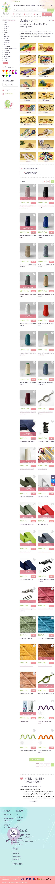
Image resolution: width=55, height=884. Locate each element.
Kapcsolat (42, 5)
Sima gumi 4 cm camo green (27, 496)
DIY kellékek (7, 56)
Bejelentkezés (29, 14)
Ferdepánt (6, 26)
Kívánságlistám (18, 14)
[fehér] (3, 73)
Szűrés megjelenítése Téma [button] (29, 168)
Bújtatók (6, 38)
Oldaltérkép (5, 879)
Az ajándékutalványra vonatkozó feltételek (18, 863)
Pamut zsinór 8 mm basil (26, 638)
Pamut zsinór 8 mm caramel (45, 666)
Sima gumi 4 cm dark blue (26, 579)
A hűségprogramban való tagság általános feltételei (21, 817)
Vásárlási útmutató (17, 838)
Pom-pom (6, 50)
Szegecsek (7, 42)
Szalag (5, 22)
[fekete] (3, 76)
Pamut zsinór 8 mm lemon (26, 666)
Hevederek (7, 36)
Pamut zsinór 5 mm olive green (46, 693)
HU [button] (51, 5)
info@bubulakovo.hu (48, 2)
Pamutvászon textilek (7, 815)
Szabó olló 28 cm (24, 721)
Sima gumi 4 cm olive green (27, 524)
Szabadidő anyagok (9, 818)
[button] (10, 84)
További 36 (5, 62)
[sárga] (7, 73)
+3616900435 (16, 2)
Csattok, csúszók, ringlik (10, 48)
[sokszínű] (10, 71)
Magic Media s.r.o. (11, 882)
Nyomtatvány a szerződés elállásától (16, 848)
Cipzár (5, 60)
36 (48, 765)
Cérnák (5, 28)
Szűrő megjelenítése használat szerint (31, 173)
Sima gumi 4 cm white (43, 496)
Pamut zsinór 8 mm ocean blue (46, 638)
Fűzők (5, 24)
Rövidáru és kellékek (7, 824)
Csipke (5, 58)
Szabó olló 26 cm (42, 469)
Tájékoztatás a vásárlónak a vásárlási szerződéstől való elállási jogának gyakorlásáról (17, 855)
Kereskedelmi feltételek (16, 835)
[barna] (13, 73)
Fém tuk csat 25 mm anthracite (46, 441)
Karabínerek (7, 46)
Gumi (5, 34)
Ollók (5, 30)
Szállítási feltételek (30, 5)
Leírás (33, 203)
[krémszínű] (10, 73)
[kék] (10, 76)
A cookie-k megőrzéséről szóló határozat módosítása (29, 837)
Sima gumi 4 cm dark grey (44, 552)
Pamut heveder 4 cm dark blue (27, 441)
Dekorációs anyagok (6, 821)
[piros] (7, 71)
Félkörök (6, 44)
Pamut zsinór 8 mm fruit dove (45, 609)
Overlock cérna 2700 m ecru (27, 469)
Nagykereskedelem (17, 844)
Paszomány (7, 52)
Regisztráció (39, 14)
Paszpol (6, 54)
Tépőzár (6, 32)
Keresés (50, 10)
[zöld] (7, 76)
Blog (38, 5)
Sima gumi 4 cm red (43, 524)
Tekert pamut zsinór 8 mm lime (28, 750)
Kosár (48, 14)
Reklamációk (16, 842)
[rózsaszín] (13, 71)
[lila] (16, 73)
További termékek (37, 759)
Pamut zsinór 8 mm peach (26, 693)
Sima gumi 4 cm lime (25, 552)
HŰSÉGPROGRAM (20, 5)
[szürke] (16, 71)
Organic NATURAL (8, 827)
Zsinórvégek (7, 40)
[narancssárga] (3, 71)
